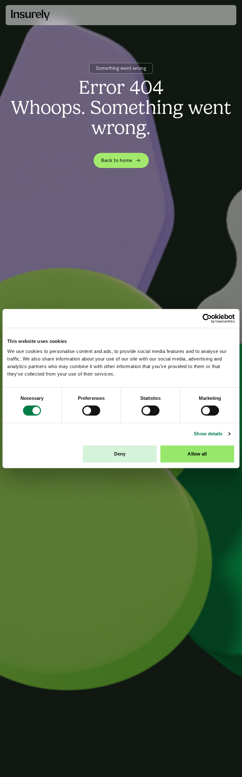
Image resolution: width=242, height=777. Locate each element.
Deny (119, 453)
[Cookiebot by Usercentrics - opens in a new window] (207, 318)
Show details (208, 433)
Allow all (197, 453)
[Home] (30, 14)
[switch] (91, 410)
